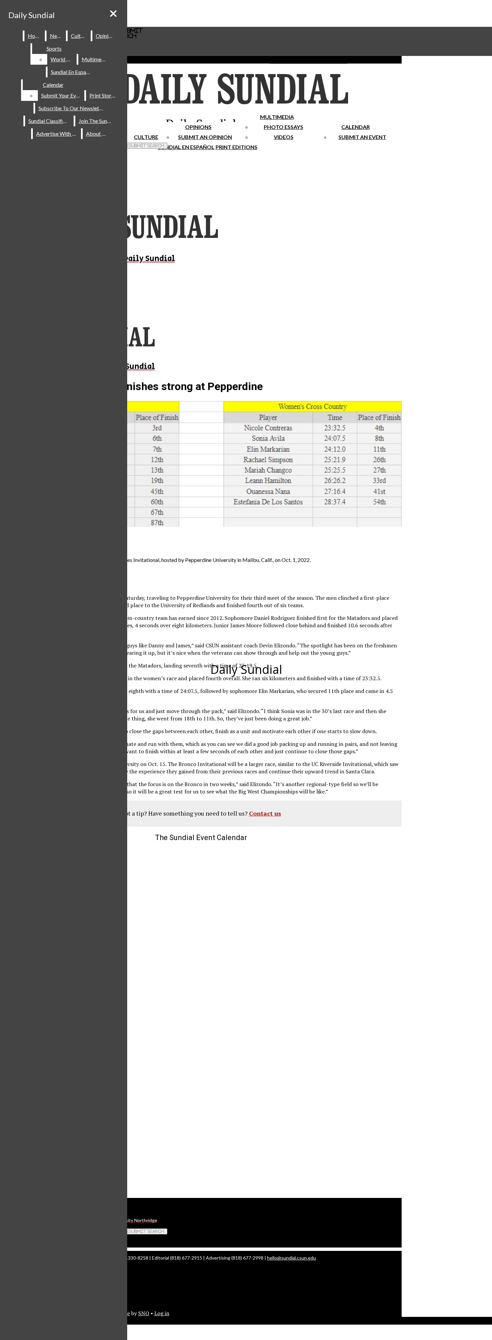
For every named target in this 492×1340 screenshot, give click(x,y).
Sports (54, 48)
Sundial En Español (186, 147)
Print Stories (103, 95)
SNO (143, 1313)
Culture (79, 36)
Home (35, 36)
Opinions (198, 127)
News (56, 36)
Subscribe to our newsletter (72, 108)
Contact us (265, 813)
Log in (161, 1313)
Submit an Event (362, 137)
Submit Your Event (62, 95)
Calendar (355, 127)
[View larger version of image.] (201, 464)
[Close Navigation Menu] (113, 13)
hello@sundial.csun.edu (291, 1258)
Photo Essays (283, 127)
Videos (284, 137)
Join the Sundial (97, 121)
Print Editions (236, 147)
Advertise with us (57, 133)
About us (97, 133)
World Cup (63, 59)
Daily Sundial (31, 15)
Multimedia (277, 117)
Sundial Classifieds (49, 121)
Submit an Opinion (205, 137)
